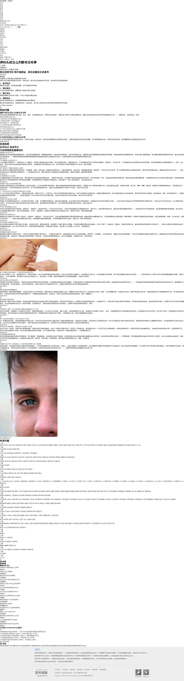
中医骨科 (87, 499)
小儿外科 (39, 481)
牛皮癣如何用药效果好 (72, 653)
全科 (12, 59)
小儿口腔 (71, 481)
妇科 (5, 453)
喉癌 (85, 491)
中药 (5, 527)
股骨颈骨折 (27, 645)
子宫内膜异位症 (96, 523)
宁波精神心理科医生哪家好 (101, 656)
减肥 (1, 13)
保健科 (55, 445)
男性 (8, 25)
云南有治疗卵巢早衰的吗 (65, 661)
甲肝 (18, 473)
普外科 (20, 461)
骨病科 (9, 469)
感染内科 (46, 457)
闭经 (22, 523)
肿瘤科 (50, 445)
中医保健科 (25, 499)
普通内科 (64, 457)
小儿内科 (3, 481)
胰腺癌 (67, 491)
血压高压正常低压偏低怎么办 (10, 579)
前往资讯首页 (4, 641)
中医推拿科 (138, 499)
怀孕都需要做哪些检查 (7, 334)
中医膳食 (3, 499)
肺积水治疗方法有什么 (140, 653)
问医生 (2, 33)
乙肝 (1, 473)
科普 (1, 19)
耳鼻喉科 (3, 477)
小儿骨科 (89, 481)
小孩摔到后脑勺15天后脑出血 (10, 121)
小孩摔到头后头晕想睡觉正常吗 (10, 119)
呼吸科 (2, 457)
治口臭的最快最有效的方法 (9, 587)
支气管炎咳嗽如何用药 (124, 653)
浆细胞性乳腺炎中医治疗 (8, 232)
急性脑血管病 (54, 645)
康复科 (101, 445)
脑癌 (43, 491)
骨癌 (39, 491)
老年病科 (52, 457)
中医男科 (115, 499)
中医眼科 (173, 499)
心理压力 (10, 515)
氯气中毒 (19, 645)
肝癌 (98, 491)
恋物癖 (22, 515)
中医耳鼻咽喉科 (148, 499)
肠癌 (16, 491)
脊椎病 (2, 645)
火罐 (13, 499)
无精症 (31, 523)
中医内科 (94, 499)
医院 (1, 9)
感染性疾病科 (113, 445)
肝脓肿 (31, 473)
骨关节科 (3, 469)
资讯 (1, 5)
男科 (1, 445)
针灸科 (9, 499)
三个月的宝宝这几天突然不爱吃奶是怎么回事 (15, 191)
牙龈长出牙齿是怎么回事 (8, 199)
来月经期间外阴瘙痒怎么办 (9, 222)
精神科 (35, 515)
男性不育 (111, 523)
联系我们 (72, 669)
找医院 (2, 29)
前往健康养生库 (5, 438)
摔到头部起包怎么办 (7, 127)
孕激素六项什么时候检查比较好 (10, 183)
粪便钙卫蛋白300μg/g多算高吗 (10, 583)
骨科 (24, 445)
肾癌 (81, 491)
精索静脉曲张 (4, 523)
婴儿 (21, 519)
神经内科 (15, 457)
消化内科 (21, 457)
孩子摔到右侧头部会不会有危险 (10, 135)
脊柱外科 (15, 469)
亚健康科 (24, 549)
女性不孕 (105, 523)
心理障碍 (3, 515)
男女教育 (16, 511)
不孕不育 (87, 445)
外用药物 (10, 527)
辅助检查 (3, 503)
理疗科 (32, 503)
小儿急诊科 (9, 537)
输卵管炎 (45, 523)
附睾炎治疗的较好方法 (7, 214)
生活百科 (3, 23)
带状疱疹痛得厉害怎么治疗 (89, 653)
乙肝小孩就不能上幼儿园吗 (104, 658)
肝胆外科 (51, 461)
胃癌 (13, 491)
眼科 (134, 445)
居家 (22, 25)
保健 (1, 15)
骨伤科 (30, 469)
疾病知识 (4, 147)
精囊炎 (51, 523)
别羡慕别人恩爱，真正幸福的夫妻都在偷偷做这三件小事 (19, 309)
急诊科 (106, 445)
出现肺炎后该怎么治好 (58, 658)
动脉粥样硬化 (35, 645)
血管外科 (8, 461)
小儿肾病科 (176, 481)
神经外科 (33, 461)
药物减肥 (23, 507)
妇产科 (5, 445)
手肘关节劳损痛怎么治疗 (8, 207)
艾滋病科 (15, 541)
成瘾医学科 (47, 515)
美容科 (7, 487)
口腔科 (9, 477)
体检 (11, 25)
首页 (1, 3)
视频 (1, 21)
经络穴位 (18, 499)
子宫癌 (20, 491)
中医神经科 (38, 499)
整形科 (2, 487)
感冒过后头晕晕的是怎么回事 (10, 595)
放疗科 (134, 491)
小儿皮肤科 (123, 481)
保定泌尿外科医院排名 (73, 658)
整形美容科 (44, 445)
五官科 (34, 445)
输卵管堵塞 (38, 523)
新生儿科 (10, 481)
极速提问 (10, 105)
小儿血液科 (131, 481)
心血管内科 (28, 457)
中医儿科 (81, 499)
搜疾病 (2, 31)
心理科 (5, 57)
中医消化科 (65, 499)
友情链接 (37, 649)
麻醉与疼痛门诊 (10, 545)
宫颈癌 (2, 491)
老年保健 (41, 495)
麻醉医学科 (122, 445)
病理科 (41, 503)
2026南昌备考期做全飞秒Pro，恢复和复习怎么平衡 (17, 637)
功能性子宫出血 (59, 523)
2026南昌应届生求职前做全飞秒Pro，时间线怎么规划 (18, 639)
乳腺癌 (25, 491)
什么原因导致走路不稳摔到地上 (10, 125)
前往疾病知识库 (5, 230)
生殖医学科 (17, 453)
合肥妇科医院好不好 (40, 653)
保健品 (2, 495)
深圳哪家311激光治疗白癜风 (107, 653)
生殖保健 (23, 511)
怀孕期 (5, 519)
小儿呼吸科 (115, 481)
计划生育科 (25, 453)
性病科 (7, 465)
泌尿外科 (26, 461)
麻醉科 (2, 545)
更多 (8, 565)
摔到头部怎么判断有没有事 (15, 113)
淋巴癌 (30, 491)
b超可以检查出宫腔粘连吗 (9, 280)
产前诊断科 (33, 453)
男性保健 (47, 495)
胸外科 (45, 461)
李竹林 (2, 76)
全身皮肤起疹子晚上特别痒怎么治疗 (121, 656)
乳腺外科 (57, 461)
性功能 (9, 449)
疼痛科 (58, 457)
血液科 (35, 457)
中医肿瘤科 (101, 499)
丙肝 (21, 473)
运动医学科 (16, 549)
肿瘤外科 (115, 491)
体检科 (65, 445)
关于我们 (57, 669)
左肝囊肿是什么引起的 (7, 176)
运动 (18, 25)
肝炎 (14, 473)
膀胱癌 (77, 491)
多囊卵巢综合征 (15, 523)
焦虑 (31, 515)
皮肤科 (2, 465)
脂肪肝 (10, 473)
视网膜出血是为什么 (7, 152)
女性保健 (21, 495)
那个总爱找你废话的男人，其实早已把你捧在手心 (17, 272)
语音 (5, 21)
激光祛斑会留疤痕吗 (7, 299)
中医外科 (166, 499)
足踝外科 (21, 469)
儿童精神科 (23, 481)
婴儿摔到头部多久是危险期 (9, 131)
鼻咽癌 (72, 491)
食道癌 (94, 491)
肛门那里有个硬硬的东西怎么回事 (11, 168)
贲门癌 (109, 491)
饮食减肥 (10, 507)
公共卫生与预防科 (6, 549)
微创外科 (15, 461)
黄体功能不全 (69, 523)
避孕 (34, 511)
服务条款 (80, 669)
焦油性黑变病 (45, 645)
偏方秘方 (16, 527)
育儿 (1, 11)
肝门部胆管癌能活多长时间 (83, 656)
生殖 (73, 445)
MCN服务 (65, 669)
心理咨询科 (55, 515)
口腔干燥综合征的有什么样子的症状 (45, 661)
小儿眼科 (64, 481)
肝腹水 (39, 473)
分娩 (10, 519)
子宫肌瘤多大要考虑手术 (8, 160)
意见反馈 (87, 669)
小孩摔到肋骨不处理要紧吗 (9, 133)
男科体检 (57, 503)
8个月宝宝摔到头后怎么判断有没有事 (12, 129)
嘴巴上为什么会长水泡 (7, 611)
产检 (13, 519)
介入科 (138, 445)
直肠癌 (62, 491)
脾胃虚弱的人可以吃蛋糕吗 (9, 599)
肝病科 (29, 445)
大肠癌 (89, 491)
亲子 (15, 25)
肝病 (35, 473)
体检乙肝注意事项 (6, 571)
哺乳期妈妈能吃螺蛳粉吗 (8, 290)
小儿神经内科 (97, 481)
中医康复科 (73, 499)
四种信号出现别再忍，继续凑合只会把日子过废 (16, 326)
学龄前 (29, 519)
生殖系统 (3, 449)
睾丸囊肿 (13, 645)
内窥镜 (51, 503)
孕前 (1, 519)
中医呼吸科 (130, 499)
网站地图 (94, 669)
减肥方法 (29, 507)
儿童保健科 (31, 481)
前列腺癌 (8, 491)
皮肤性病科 (19, 445)
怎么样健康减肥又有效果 (8, 619)
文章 (8, 21)
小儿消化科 (139, 481)
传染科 (2, 541)
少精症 (26, 523)
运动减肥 (3, 507)
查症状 (2, 35)
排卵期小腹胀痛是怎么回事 (9, 567)
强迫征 (27, 515)
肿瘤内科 (148, 491)
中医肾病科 (46, 499)
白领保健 (34, 495)
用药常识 (23, 527)
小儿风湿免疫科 (166, 481)
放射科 (14, 503)
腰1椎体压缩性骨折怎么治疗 (9, 615)
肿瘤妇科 (122, 491)
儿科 (38, 445)
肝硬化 (5, 473)
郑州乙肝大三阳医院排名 (41, 658)
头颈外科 (18, 477)
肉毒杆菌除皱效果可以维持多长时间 (62, 656)
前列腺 (14, 449)
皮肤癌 (47, 491)
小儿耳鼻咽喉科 (55, 481)
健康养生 (14, 147)
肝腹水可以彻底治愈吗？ (56, 653)
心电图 (46, 503)
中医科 (60, 445)
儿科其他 (16, 481)
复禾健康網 (102, 669)
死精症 (81, 523)
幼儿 (25, 519)
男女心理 (10, 511)
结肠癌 (52, 491)
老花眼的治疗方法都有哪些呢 (10, 607)
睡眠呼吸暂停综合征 (79, 645)
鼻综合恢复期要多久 (120, 658)
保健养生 (8, 495)
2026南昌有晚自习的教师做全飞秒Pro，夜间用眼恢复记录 (19, 635)
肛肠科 (2, 461)
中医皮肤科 (122, 499)
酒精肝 (26, 473)
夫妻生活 (3, 511)
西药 (1, 527)
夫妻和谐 (29, 511)
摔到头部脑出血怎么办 (7, 117)
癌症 (105, 491)
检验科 (9, 503)
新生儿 (17, 519)
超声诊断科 (20, 503)
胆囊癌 (57, 491)
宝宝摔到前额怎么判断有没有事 (12, 137)
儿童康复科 (46, 481)
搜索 (19, 27)
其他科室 (129, 445)
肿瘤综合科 (141, 491)
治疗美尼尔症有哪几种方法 (9, 591)
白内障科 (3, 553)
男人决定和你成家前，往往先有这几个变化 (14, 319)
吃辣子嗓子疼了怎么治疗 (41, 656)
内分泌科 (8, 457)
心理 (5, 25)
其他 (33, 519)
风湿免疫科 (71, 457)
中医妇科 (108, 499)
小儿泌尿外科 (148, 481)
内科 (10, 445)
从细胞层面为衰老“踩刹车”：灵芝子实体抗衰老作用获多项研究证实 (23, 631)
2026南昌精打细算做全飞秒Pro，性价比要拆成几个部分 (18, 633)
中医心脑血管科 (56, 499)
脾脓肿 (7, 645)
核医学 (27, 503)
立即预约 (3, 105)
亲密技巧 (39, 511)
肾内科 (40, 457)
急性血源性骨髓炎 (66, 645)
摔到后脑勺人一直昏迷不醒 (9, 123)
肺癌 (102, 491)
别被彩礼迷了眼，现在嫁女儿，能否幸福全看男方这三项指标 (20, 344)
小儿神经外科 (106, 481)
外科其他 (39, 461)
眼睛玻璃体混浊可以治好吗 (9, 624)
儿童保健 (15, 495)
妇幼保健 (10, 453)
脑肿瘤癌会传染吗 (6, 603)
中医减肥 (16, 507)
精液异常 (87, 523)
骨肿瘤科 (128, 491)
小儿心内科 (157, 481)
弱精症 (76, 523)
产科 (1, 453)
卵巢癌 (35, 491)
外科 (13, 445)
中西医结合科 (158, 499)
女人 (25, 25)
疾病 (1, 7)
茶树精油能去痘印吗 (88, 658)
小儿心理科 (78, 481)
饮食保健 (28, 495)
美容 (1, 17)
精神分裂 (16, 515)
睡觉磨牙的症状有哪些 (7, 575)
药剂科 (92, 445)
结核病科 (8, 541)
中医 (1, 25)
